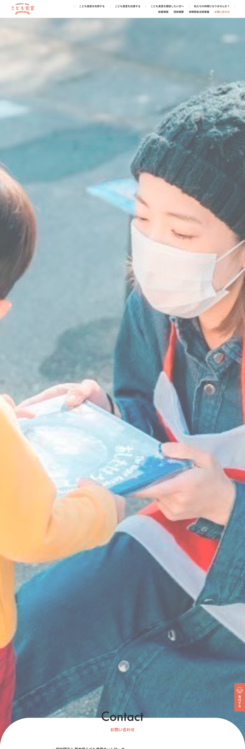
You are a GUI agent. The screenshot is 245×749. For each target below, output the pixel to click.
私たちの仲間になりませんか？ (212, 6)
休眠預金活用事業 (199, 12)
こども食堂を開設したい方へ (167, 6)
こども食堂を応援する (127, 6)
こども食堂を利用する (92, 6)
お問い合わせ (222, 12)
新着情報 (163, 12)
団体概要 (179, 12)
